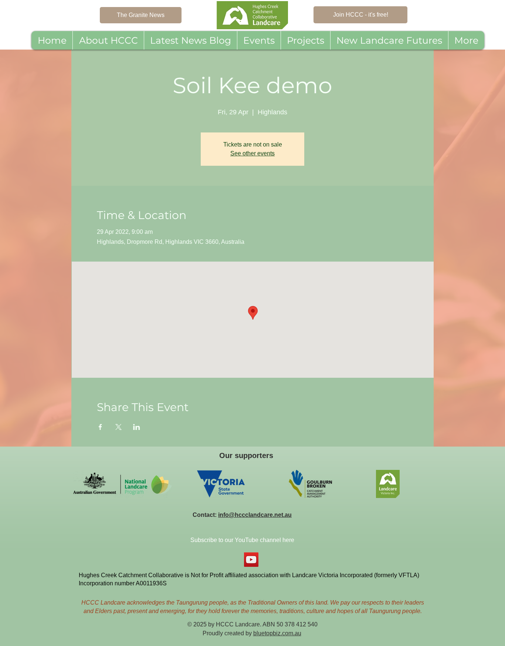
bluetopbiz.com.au (277, 633)
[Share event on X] (118, 427)
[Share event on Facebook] (100, 427)
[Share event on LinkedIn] (136, 427)
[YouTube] (251, 559)
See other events (252, 153)
